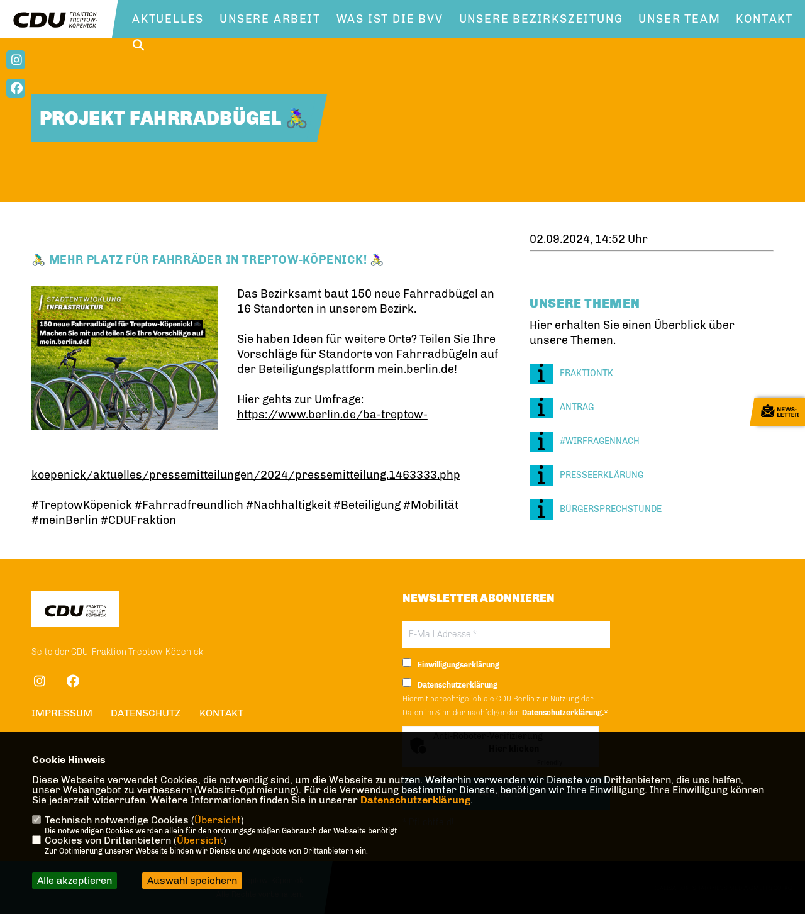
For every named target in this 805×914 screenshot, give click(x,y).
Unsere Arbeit (269, 19)
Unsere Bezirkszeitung (541, 19)
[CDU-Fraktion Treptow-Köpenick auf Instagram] (39, 683)
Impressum (61, 713)
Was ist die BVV (389, 19)
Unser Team (679, 19)
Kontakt (764, 19)
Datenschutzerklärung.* (565, 712)
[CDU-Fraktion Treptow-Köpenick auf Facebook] (72, 683)
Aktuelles (168, 19)
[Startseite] (75, 610)
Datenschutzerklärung (415, 800)
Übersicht (217, 820)
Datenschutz (146, 713)
